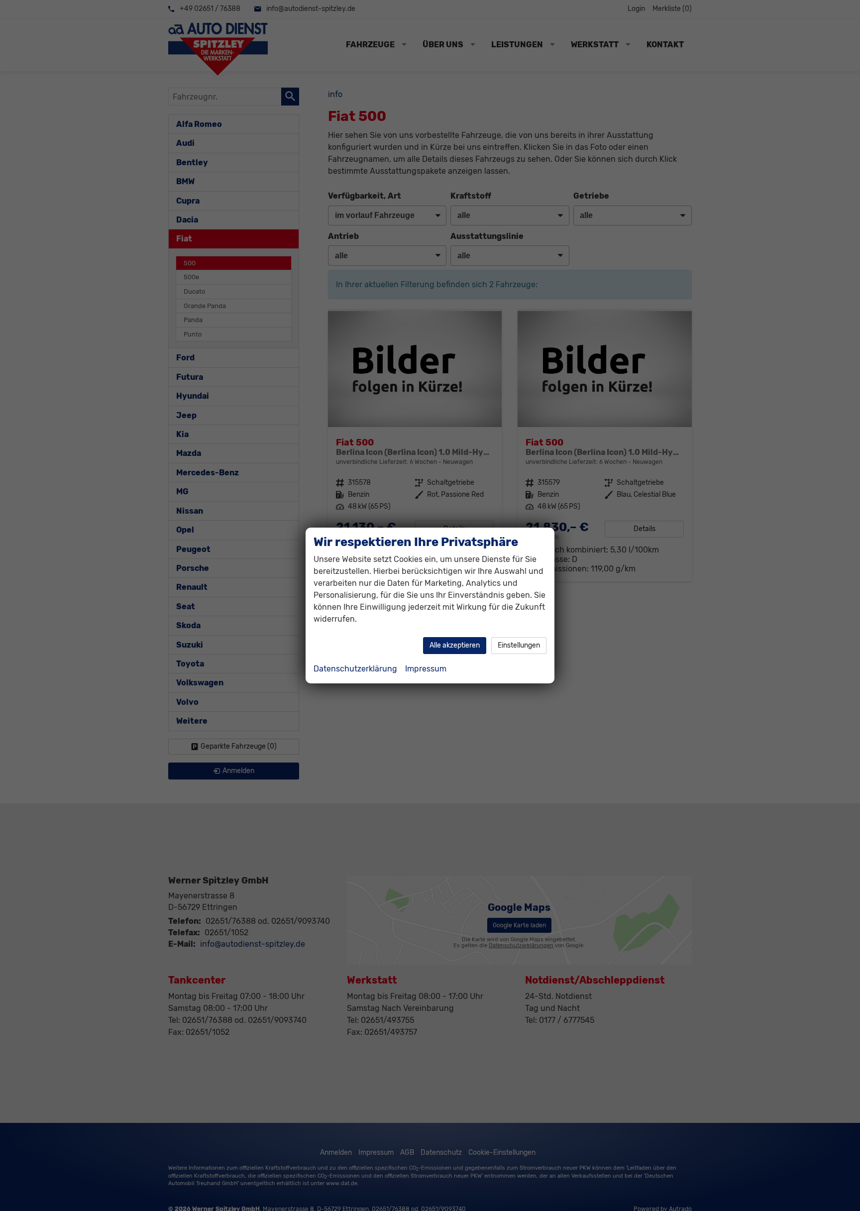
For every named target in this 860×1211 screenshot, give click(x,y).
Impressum (425, 668)
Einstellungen (519, 645)
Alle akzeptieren (455, 645)
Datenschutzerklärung (355, 668)
